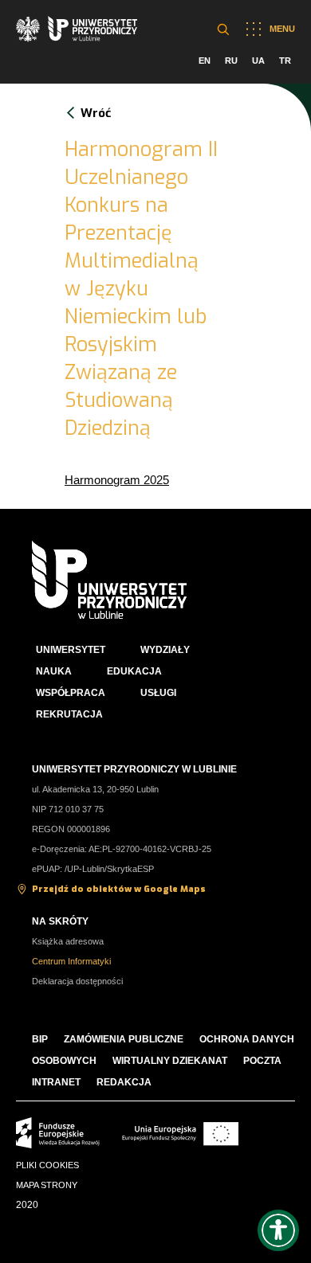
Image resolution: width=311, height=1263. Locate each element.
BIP (40, 1039)
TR (285, 60)
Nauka (54, 671)
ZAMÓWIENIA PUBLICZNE (123, 1039)
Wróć (96, 113)
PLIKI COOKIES (47, 1165)
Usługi (158, 692)
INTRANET (56, 1082)
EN (205, 60)
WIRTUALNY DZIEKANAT (169, 1060)
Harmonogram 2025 (117, 480)
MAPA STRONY (46, 1185)
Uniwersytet (70, 649)
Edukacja (134, 671)
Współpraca (70, 692)
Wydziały (165, 649)
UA (258, 60)
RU (231, 60)
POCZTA (262, 1060)
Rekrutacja (69, 714)
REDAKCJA (124, 1082)
